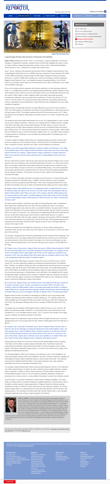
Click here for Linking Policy (26, 445)
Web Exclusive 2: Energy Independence (89, 36)
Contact (101, 16)
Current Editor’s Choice (38, 465)
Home (10, 16)
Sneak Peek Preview (37, 456)
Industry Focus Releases (38, 454)
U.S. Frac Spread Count (84, 31)
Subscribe (89, 16)
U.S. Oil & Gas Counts (37, 470)
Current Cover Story (37, 461)
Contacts (83, 460)
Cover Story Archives (37, 463)
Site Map (83, 466)
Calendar (77, 16)
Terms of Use (84, 465)
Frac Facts (34, 468)
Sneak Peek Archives (37, 458)
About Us (63, 16)
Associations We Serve (87, 456)
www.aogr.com (26, 431)
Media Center (50, 16)
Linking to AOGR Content (85, 41)
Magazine (37, 16)
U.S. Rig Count (81, 28)
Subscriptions (84, 461)
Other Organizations (86, 458)
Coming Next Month (61, 456)
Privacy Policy (84, 463)
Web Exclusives (24, 16)
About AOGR (84, 454)
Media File (59, 454)
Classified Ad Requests (62, 458)
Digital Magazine (36, 473)
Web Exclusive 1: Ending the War (87, 34)
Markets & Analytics (36, 460)
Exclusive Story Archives (85, 39)
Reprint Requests (61, 460)
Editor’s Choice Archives (38, 466)
